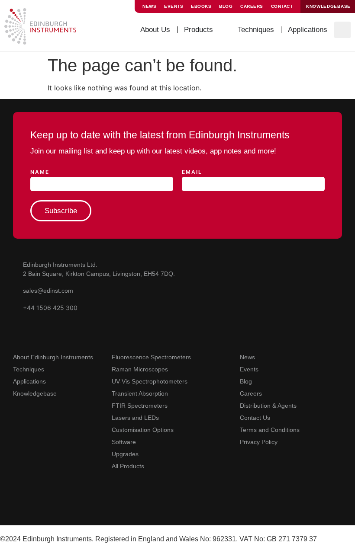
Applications (29, 381)
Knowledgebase (35, 393)
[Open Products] (219, 29)
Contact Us (255, 417)
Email (192, 172)
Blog (225, 6)
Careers (251, 6)
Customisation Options (143, 429)
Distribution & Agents (268, 405)
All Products (128, 466)
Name (39, 172)
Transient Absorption (140, 393)
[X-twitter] (55, 507)
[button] (342, 30)
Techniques (28, 369)
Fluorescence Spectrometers (151, 357)
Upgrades (125, 454)
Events (173, 6)
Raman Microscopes (140, 369)
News (149, 6)
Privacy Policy (259, 441)
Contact (282, 6)
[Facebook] (74, 507)
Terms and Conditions (270, 429)
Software (124, 441)
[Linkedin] (37, 507)
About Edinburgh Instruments (53, 357)
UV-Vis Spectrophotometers (149, 381)
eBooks (201, 6)
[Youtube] (18, 507)
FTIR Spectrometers (140, 405)
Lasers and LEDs (135, 417)
